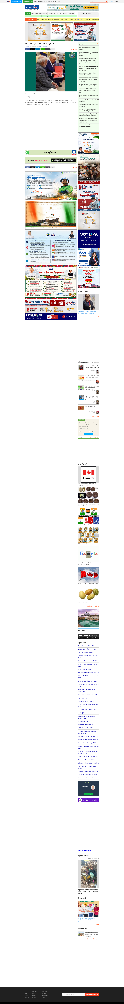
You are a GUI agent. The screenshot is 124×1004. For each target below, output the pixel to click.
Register (116, 1)
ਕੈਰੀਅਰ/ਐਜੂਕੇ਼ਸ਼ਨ (47, 16)
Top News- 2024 (83, 698)
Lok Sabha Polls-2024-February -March (87, 767)
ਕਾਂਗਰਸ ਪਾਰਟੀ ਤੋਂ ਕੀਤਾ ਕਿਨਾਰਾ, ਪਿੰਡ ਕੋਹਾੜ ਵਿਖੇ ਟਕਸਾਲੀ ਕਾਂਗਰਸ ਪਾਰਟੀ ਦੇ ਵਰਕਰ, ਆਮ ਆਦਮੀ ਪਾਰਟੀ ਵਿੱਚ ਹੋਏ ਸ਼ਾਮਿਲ (88, 120)
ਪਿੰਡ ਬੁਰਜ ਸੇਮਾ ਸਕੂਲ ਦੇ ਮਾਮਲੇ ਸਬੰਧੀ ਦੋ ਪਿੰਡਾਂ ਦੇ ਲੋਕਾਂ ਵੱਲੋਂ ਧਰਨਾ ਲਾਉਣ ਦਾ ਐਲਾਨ (88, 96)
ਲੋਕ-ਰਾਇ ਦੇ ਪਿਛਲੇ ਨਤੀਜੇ (94, 437)
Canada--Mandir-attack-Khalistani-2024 (88, 685)
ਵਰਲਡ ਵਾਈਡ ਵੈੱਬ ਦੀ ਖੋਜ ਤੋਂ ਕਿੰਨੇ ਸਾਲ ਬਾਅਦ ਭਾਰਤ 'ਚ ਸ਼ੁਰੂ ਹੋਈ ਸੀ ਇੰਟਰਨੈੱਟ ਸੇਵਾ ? (88, 563)
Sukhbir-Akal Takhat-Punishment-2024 (88, 677)
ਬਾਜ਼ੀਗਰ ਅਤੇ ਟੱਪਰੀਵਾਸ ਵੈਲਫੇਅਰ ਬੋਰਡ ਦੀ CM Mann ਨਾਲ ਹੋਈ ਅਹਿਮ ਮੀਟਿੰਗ (87, 125)
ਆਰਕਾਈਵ (45, 1)
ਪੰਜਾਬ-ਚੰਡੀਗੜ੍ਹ (44, 989)
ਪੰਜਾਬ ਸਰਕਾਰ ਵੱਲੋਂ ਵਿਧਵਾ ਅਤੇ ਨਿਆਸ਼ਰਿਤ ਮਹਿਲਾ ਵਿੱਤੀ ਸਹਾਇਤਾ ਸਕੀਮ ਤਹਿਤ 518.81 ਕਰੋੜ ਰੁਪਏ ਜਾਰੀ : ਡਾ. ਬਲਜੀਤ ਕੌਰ (88, 79)
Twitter (32, 49)
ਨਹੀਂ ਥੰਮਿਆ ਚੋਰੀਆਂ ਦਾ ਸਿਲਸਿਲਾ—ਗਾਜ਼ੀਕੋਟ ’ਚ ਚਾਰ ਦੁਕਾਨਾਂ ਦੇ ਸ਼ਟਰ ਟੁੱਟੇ (88, 105)
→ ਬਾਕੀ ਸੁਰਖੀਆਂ (95, 130)
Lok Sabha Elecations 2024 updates (88, 763)
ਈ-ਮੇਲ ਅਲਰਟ (29, 16)
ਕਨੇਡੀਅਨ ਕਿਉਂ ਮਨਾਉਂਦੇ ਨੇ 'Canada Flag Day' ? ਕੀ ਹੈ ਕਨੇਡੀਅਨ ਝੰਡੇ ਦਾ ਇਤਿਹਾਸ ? (88, 484)
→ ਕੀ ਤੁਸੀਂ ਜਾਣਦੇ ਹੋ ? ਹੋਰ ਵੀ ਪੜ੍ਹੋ (92, 606)
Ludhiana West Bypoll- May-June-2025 (88, 656)
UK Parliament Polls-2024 (85, 728)
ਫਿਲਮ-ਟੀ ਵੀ (56, 16)
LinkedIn (37, 49)
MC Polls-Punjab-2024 (84, 669)
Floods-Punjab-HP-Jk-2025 (86, 646)
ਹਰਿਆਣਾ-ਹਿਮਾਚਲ (42, 13)
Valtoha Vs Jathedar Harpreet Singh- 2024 (87, 690)
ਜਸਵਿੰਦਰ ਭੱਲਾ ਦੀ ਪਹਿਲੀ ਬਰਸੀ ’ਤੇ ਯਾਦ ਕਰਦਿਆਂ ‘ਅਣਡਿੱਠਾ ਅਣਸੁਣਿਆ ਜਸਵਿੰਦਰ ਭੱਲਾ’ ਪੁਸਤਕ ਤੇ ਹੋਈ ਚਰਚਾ (88, 90)
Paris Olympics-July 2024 (85, 724)
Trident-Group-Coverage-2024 (87, 743)
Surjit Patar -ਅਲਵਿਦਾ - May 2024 (87, 756)
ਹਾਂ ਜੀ (81, 431)
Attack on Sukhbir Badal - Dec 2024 (88, 672)
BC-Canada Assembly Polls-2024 (87, 695)
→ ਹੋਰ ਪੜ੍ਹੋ (96, 316)
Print (52, 49)
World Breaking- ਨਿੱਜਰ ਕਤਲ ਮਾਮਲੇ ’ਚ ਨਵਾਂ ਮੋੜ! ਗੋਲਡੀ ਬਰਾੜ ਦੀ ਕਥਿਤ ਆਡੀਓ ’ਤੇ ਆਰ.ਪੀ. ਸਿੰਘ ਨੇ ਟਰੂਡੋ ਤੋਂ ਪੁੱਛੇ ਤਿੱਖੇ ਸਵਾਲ (88, 68)
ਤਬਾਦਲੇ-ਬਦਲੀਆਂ (34, 13)
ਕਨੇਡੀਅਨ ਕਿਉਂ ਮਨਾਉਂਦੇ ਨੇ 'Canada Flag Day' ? (88, 583)
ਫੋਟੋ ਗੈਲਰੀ (65, 13)
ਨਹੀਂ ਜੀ (91, 431)
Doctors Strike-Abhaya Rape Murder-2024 (86, 717)
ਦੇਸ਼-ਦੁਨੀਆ (59, 13)
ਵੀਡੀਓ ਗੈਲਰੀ (71, 13)
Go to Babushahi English (16, 1)
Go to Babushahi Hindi (28, 1)
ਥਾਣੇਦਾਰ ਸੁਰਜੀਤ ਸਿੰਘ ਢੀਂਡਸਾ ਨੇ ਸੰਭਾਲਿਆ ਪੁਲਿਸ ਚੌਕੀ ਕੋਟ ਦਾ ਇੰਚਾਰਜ (89, 100)
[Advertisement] (51, 117)
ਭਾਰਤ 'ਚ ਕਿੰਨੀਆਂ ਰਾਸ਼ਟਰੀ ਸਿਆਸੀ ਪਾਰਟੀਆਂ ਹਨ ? (88, 525)
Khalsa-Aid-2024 (83, 721)
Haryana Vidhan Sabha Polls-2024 (88, 710)
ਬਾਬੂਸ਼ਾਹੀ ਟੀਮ (40, 1)
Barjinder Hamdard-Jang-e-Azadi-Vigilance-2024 (88, 752)
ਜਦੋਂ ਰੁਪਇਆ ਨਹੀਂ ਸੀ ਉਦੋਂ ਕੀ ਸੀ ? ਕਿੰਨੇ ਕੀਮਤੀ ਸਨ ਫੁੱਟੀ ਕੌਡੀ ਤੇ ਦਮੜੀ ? (88, 504)
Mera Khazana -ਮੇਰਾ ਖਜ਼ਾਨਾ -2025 (87, 649)
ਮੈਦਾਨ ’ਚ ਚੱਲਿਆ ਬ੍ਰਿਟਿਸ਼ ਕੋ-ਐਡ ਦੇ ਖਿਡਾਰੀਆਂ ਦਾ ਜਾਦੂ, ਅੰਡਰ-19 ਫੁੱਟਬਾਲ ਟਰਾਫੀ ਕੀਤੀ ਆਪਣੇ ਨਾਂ (88, 85)
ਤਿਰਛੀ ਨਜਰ (37, 16)
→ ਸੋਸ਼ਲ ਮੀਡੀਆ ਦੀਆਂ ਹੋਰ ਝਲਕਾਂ (92, 935)
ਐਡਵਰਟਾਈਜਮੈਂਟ (51, 1)
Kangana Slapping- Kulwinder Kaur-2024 (88, 747)
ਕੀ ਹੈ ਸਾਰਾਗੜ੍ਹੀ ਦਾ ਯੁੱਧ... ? (83, 544)
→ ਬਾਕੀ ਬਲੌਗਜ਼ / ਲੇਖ (95, 416)
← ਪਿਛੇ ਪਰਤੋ (74, 49)
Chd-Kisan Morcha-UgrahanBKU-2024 (88, 705)
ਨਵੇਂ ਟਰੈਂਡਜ (72, 16)
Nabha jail (81, 713)
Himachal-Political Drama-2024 (87, 775)
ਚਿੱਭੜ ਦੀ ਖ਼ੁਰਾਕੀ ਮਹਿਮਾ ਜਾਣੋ (83, 602)
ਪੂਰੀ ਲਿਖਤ (89, 794)
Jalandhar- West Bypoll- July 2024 (88, 739)
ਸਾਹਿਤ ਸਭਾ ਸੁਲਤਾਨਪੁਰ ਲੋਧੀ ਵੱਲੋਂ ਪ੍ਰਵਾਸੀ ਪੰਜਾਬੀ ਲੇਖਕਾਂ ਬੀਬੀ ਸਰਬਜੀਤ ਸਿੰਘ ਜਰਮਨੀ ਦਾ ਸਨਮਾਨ (88, 114)
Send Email (47, 49)
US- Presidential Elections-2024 (87, 681)
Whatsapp (42, 49)
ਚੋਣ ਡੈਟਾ (56, 1)
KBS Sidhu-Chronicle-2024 (86, 760)
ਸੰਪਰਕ (59, 1)
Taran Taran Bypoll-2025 (85, 652)
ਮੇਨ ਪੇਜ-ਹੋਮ (28, 13)
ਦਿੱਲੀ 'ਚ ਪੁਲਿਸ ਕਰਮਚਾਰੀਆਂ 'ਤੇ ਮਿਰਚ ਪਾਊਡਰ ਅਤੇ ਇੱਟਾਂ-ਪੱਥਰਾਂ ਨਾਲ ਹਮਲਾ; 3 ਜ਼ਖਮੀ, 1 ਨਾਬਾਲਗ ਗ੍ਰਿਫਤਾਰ (88, 54)
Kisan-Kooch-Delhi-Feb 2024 (86, 778)
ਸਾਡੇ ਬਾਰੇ (35, 1)
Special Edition (84, 851)
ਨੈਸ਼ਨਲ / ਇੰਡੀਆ (52, 13)
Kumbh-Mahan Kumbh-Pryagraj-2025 (88, 665)
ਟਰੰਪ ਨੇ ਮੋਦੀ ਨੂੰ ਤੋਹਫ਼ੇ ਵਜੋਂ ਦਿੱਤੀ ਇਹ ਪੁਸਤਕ (39, 43)
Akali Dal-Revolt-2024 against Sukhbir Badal (87, 732)
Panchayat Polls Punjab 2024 (86, 701)
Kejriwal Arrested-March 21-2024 (88, 771)
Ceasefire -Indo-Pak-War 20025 (87, 661)
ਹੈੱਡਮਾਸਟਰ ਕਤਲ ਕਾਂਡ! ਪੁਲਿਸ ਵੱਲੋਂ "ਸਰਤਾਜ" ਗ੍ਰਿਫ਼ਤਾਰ (87, 48)
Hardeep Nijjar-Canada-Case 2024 (88, 736)
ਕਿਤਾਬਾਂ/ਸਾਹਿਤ (64, 16)
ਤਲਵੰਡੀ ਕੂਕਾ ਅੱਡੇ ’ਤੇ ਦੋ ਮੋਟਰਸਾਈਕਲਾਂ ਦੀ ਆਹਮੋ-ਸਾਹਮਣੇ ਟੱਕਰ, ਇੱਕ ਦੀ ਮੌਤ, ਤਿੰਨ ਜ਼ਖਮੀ (88, 110)
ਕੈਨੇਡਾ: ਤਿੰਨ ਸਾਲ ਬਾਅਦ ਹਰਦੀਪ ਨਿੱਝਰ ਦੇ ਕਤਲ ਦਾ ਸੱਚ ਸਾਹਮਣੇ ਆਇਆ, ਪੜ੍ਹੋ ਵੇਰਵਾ (88, 74)
